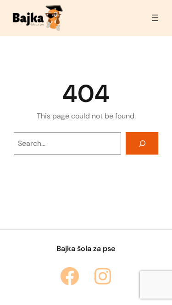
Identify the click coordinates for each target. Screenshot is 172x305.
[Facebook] (70, 276)
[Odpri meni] (155, 17)
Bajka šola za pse (86, 248)
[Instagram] (103, 276)
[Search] (142, 143)
